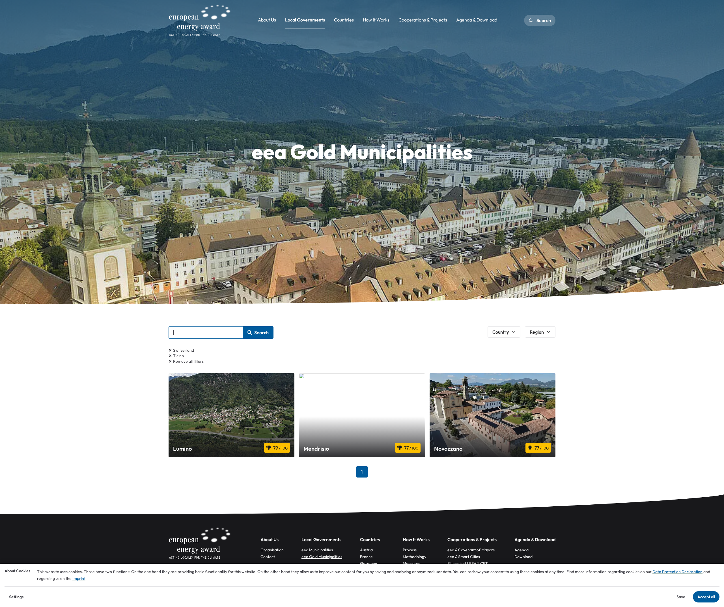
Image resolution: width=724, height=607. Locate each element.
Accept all (706, 596)
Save (680, 596)
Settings (16, 596)
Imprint (78, 578)
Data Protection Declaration (677, 571)
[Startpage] (200, 20)
